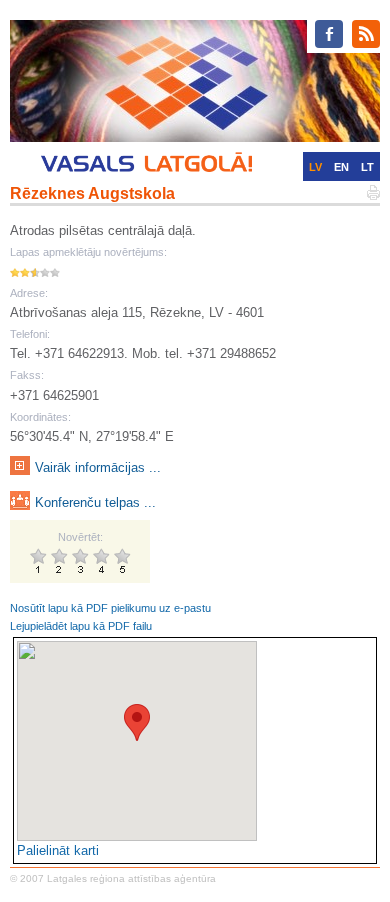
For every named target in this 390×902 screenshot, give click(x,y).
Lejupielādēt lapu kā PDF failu (81, 626)
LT (367, 167)
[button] (137, 722)
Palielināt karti (58, 850)
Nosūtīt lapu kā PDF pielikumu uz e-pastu (110, 608)
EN (341, 167)
